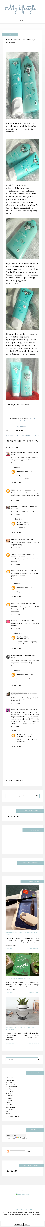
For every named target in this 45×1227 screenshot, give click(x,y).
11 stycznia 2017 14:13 (26, 539)
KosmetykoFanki (18, 453)
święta (9, 1114)
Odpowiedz (15, 463)
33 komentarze (34, 948)
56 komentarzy (34, 992)
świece (9, 1112)
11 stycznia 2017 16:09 (28, 570)
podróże (9, 1096)
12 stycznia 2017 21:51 (26, 620)
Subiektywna (16, 656)
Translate (23, 1138)
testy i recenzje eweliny (21, 554)
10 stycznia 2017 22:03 (28, 490)
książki (9, 1089)
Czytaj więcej (10, 992)
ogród (8, 1093)
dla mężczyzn (11, 1087)
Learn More (18, 1224)
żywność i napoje (13, 1116)
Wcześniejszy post (29, 435)
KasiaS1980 (15, 709)
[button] (22, 20)
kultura (9, 1091)
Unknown (15, 490)
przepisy (9, 1100)
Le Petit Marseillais (17, 430)
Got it (27, 1224)
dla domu (10, 1080)
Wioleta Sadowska (19, 507)
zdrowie (9, 1109)
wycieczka (10, 1107)
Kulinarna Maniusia (19, 693)
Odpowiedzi (18, 467)
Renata (14, 539)
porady (9, 1098)
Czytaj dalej (10, 948)
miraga (14, 620)
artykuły (9, 1078)
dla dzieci (10, 1082)
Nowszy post (13, 435)
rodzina (9, 1102)
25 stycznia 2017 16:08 (28, 709)
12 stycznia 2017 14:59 (28, 603)
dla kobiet (10, 1084)
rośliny (9, 1105)
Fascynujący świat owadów (19, 979)
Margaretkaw (22, 471)
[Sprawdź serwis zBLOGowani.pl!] (22, 1194)
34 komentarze (34, 1043)
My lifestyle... (22, 8)
